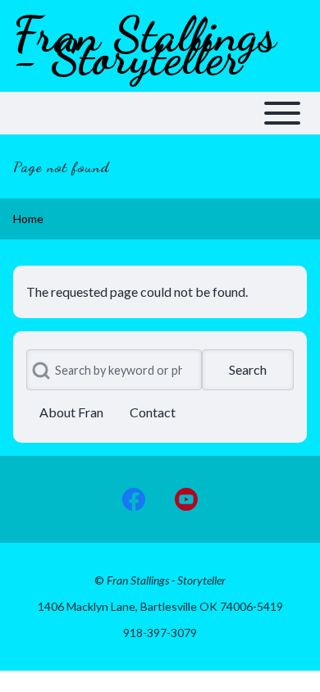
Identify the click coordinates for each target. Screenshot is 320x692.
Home (28, 218)
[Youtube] (186, 499)
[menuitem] (71, 412)
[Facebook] (133, 499)
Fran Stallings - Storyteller (144, 46)
